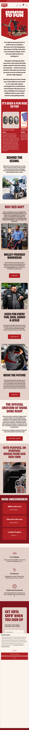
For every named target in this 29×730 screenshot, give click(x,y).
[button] (17, 5)
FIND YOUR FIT (14, 336)
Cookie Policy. (5, 646)
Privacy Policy (18, 645)
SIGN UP (13, 535)
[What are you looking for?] (20, 5)
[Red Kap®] (4, 5)
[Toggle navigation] (26, 5)
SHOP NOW (14, 275)
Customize (14, 650)
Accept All (14, 658)
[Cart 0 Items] (23, 5)
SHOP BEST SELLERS (14, 438)
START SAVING (13, 509)
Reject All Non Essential (14, 654)
